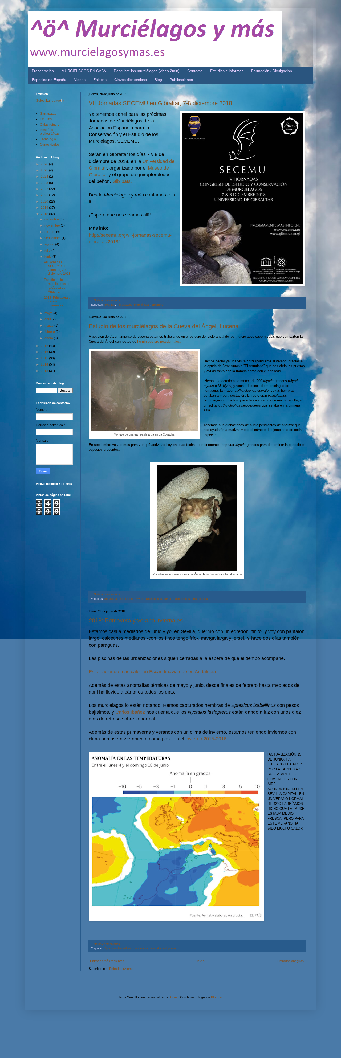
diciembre (52, 219)
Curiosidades (49, 144)
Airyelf (173, 997)
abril (48, 319)
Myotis (140, 598)
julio (47, 250)
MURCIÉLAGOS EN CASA (84, 71)
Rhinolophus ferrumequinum (192, 598)
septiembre (53, 238)
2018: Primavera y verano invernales (136, 620)
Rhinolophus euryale (159, 598)
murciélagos (142, 304)
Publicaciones (181, 79)
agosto (49, 244)
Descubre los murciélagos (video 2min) (147, 71)
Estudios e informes (226, 71)
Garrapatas (48, 114)
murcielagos (124, 304)
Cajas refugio (49, 124)
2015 (45, 358)
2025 (45, 170)
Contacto (194, 71)
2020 (45, 201)
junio (48, 257)
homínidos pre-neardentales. (158, 341)
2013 (45, 371)
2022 (45, 189)
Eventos (109, 304)
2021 (45, 195)
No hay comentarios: (107, 300)
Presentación (43, 71)
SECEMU (157, 304)
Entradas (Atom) (121, 969)
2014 (45, 364)
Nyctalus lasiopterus (163, 948)
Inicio (201, 961)
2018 (45, 214)
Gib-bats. (122, 181)
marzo (49, 325)
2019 (45, 208)
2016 (45, 352)
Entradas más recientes (107, 961)
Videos (80, 79)
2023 (45, 183)
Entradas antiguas (290, 961)
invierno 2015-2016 (205, 738)
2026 (45, 164)
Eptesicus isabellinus (117, 948)
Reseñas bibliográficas (49, 132)
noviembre (52, 225)
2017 (45, 346)
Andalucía (110, 598)
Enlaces (100, 79)
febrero (50, 332)
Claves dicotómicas (130, 79)
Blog (158, 79)
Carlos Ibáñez (130, 712)
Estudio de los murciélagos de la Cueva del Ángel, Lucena (163, 326)
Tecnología (48, 139)
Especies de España (49, 79)
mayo (48, 313)
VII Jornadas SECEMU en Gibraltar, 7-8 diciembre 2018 (160, 103)
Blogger (216, 997)
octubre (50, 232)
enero (49, 338)
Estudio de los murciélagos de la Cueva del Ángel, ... (57, 285)
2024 (45, 176)
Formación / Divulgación (271, 71)
